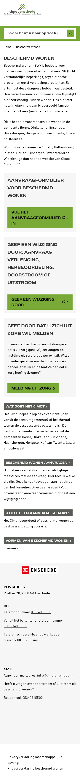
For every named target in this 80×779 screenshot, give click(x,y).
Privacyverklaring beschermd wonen (35, 768)
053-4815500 (41, 612)
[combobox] (36, 33)
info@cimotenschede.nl (55, 675)
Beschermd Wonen (28, 47)
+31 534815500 (15, 626)
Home (7, 47)
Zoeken (70, 33)
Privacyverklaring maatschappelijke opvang (34, 760)
